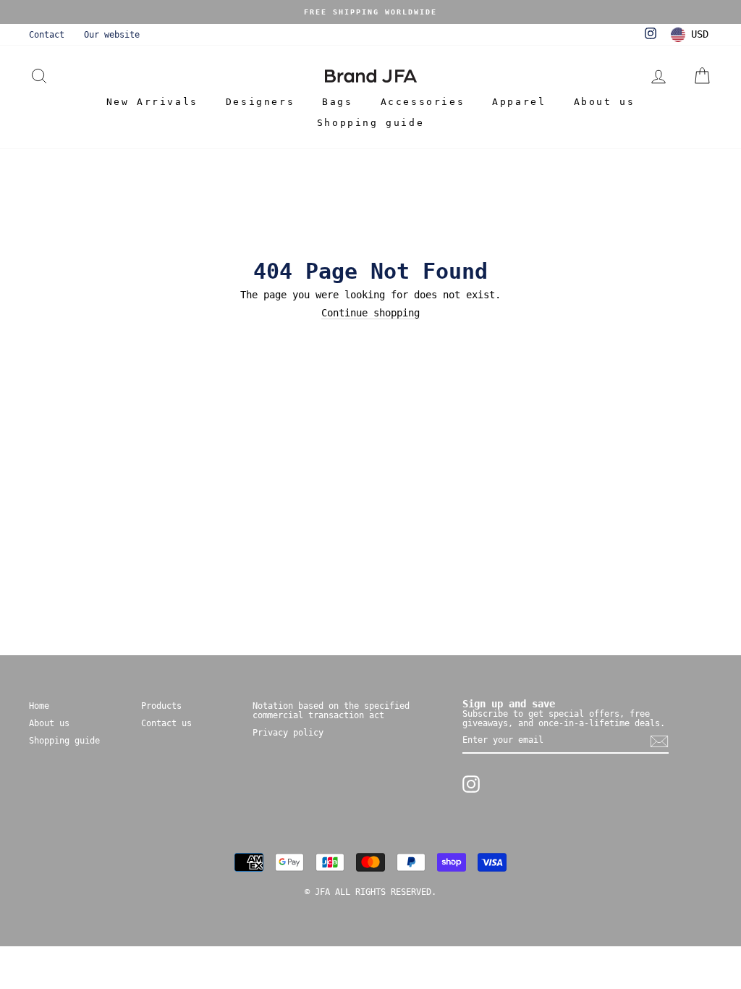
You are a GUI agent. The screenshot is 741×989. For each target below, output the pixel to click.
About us (604, 101)
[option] (370, 12)
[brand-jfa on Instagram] (471, 784)
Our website (112, 35)
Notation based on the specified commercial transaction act (331, 710)
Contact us (166, 723)
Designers (260, 101)
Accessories (423, 101)
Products (161, 706)
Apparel (519, 101)
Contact (46, 35)
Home (39, 706)
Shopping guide (370, 122)
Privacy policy (288, 733)
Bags (337, 101)
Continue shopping (370, 313)
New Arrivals (152, 101)
